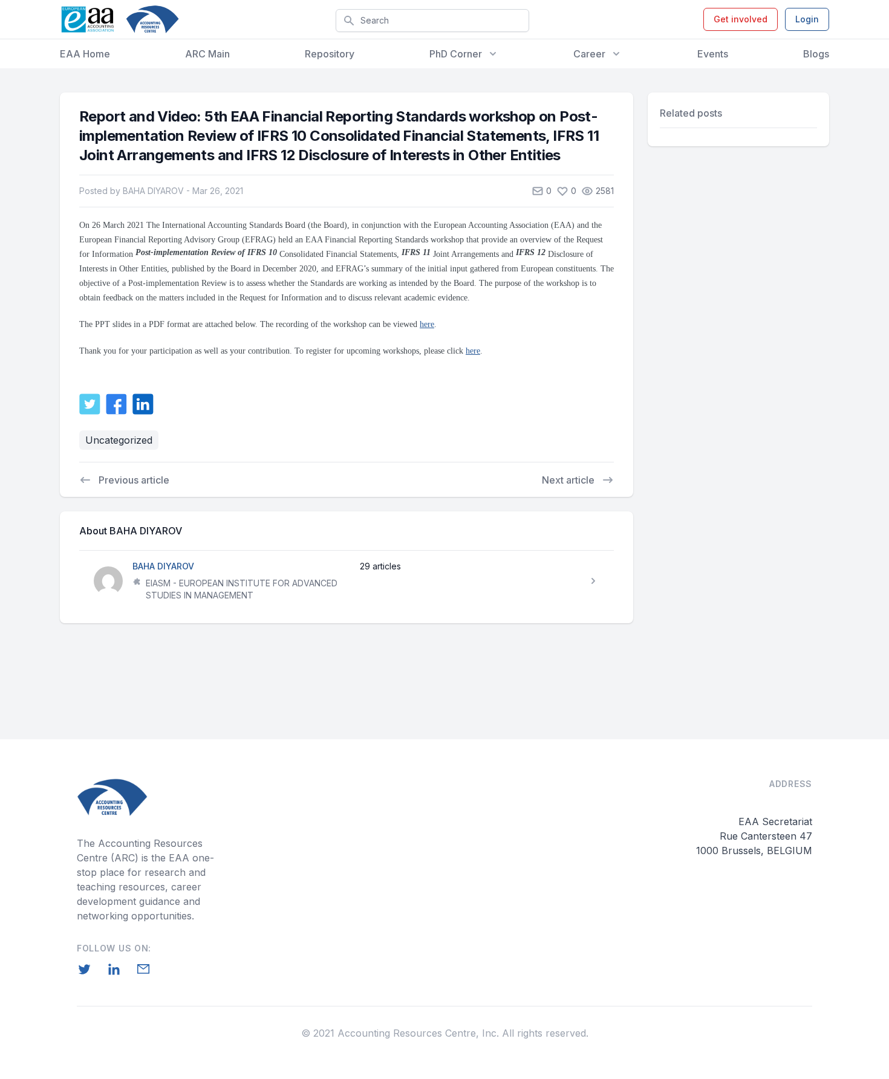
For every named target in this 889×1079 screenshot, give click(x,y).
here (427, 324)
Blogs (816, 54)
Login (807, 19)
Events (712, 54)
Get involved (740, 19)
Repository (329, 54)
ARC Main (207, 54)
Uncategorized (118, 440)
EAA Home (85, 54)
